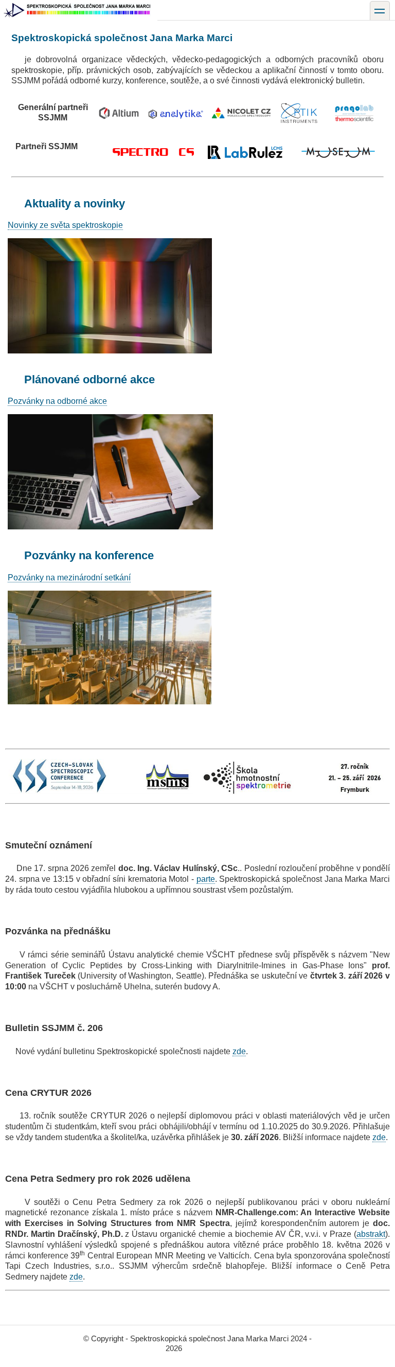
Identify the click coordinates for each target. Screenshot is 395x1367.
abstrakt (370, 1234)
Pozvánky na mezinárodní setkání (69, 577)
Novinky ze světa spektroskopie (65, 225)
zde (239, 1051)
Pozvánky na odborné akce (57, 401)
